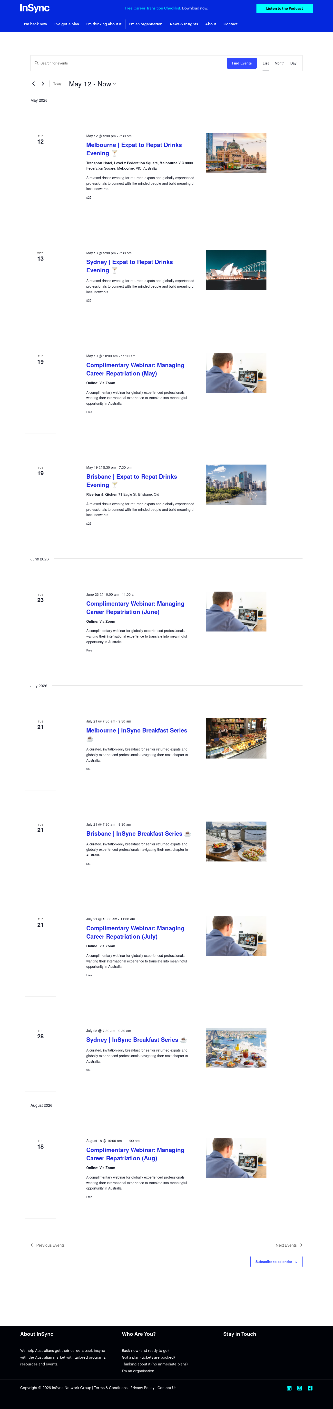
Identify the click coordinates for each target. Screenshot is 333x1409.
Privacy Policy (142, 1388)
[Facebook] (310, 1388)
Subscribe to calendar (273, 1261)
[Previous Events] (33, 84)
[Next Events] (43, 84)
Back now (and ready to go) (145, 1351)
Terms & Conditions (110, 1388)
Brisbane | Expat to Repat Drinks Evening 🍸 (131, 480)
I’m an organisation (138, 1371)
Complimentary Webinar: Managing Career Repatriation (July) (135, 932)
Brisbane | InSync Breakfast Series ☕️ (138, 833)
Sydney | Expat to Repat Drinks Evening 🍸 (129, 265)
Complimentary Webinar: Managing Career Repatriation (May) (135, 369)
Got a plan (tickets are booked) (148, 1357)
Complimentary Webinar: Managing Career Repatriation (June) (135, 607)
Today (57, 83)
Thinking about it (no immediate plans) (155, 1364)
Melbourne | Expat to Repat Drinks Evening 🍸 (134, 148)
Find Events (242, 63)
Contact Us (166, 1388)
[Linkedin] (289, 1388)
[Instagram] (299, 1388)
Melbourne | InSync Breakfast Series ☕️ (136, 734)
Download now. (195, 8)
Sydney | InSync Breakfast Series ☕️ (136, 1039)
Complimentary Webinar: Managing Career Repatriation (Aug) (135, 1153)
